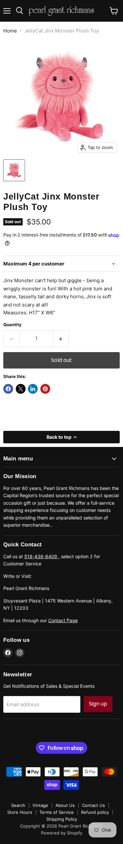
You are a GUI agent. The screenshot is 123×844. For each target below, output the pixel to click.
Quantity (12, 324)
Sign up (98, 703)
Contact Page (63, 620)
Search (18, 805)
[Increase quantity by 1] (61, 338)
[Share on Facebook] (8, 389)
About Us (65, 805)
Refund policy (95, 812)
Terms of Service (56, 812)
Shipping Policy (61, 819)
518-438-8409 (41, 556)
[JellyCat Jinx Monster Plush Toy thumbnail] (14, 170)
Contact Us (93, 805)
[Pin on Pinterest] (45, 389)
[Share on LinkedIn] (33, 389)
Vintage (40, 805)
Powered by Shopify (61, 832)
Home (10, 30)
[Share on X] (21, 389)
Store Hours (19, 812)
